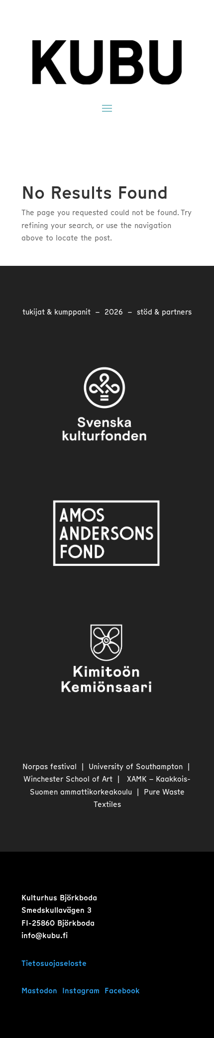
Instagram (81, 990)
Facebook (122, 990)
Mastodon (39, 990)
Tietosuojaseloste (54, 963)
